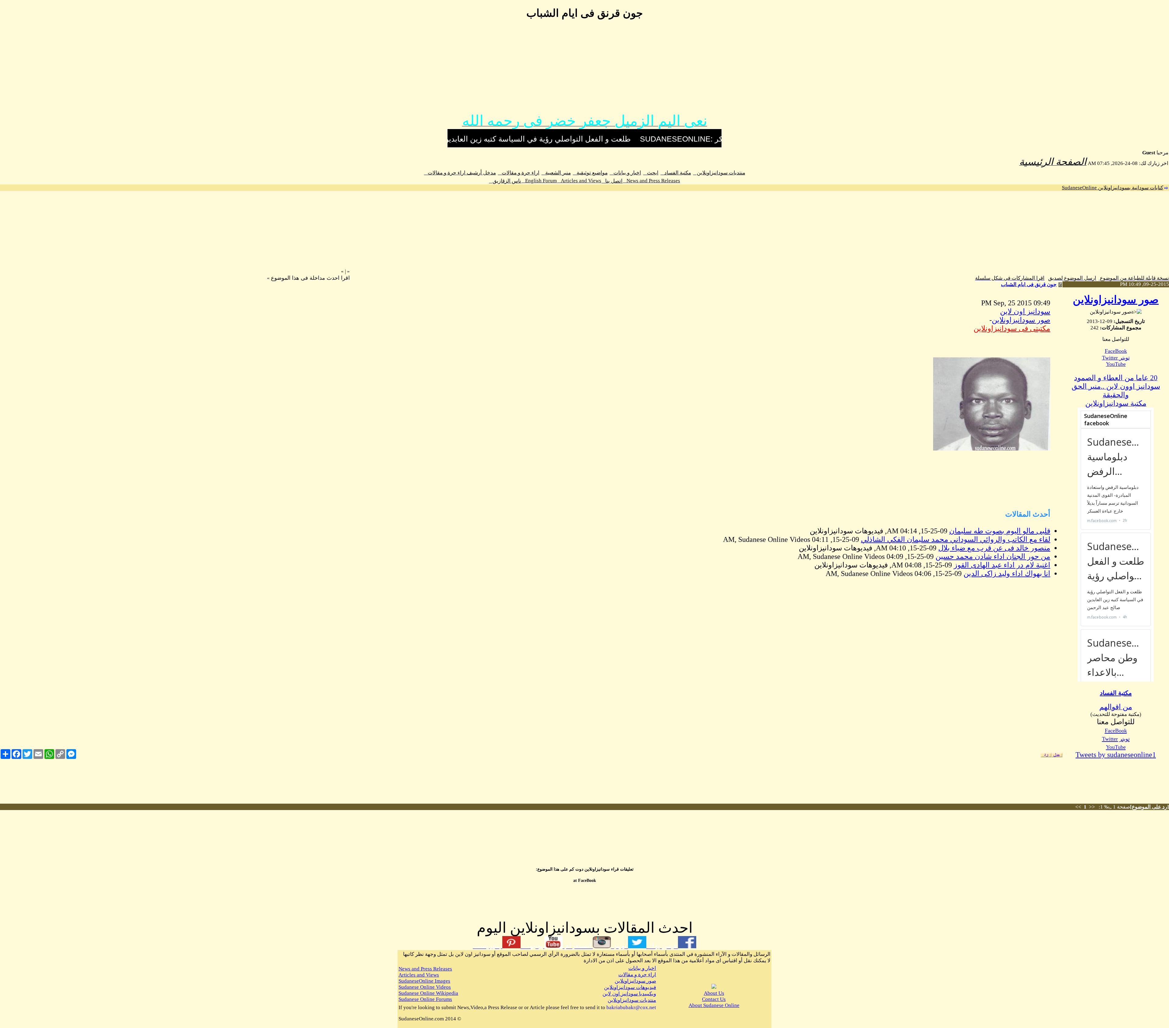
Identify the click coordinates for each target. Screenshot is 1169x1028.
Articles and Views (579, 181)
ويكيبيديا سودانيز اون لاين (629, 994)
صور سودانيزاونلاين (1116, 300)
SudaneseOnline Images (424, 981)
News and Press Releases (651, 181)
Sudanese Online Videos (424, 987)
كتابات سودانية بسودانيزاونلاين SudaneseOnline (1112, 188)
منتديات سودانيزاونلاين (719, 173)
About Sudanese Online (714, 1005)
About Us (714, 993)
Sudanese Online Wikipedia (428, 993)
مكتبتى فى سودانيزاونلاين (1012, 328)
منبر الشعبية (556, 173)
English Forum (539, 181)
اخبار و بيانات (625, 173)
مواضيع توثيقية (590, 173)
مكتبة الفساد (676, 173)
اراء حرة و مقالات (518, 173)
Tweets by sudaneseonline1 (1116, 755)
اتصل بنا (612, 181)
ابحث (650, 173)
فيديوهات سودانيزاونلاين (630, 987)
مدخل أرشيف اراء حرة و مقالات (460, 173)
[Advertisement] (584, 69)
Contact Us (714, 999)
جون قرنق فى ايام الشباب (1029, 284)
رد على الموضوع (1149, 807)
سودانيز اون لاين (1025, 311)
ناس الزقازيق (505, 181)
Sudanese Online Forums (425, 999)
